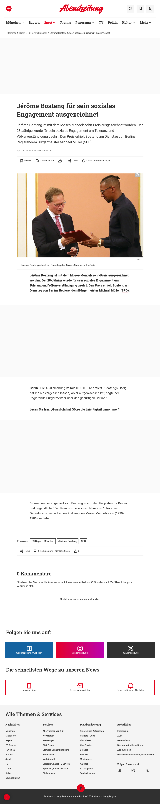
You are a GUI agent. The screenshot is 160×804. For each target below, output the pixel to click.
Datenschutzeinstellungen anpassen (135, 754)
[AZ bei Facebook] (119, 770)
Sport (48, 22)
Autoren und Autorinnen (92, 731)
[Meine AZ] (150, 9)
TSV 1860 (10, 750)
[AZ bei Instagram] (133, 770)
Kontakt (84, 754)
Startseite (11, 33)
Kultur (127, 22)
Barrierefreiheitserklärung (130, 745)
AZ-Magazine (86, 768)
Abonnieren (86, 740)
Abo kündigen (124, 750)
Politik (113, 22)
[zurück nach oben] (81, 789)
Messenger (48, 740)
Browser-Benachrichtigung (56, 750)
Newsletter (48, 735)
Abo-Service (86, 745)
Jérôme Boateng (41, 275)
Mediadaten (86, 759)
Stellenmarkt (49, 773)
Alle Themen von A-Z (53, 731)
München (13, 22)
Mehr (144, 22)
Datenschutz (123, 740)
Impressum (122, 731)
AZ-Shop (84, 764)
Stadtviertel (11, 735)
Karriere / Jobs (87, 735)
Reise (8, 773)
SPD (125, 290)
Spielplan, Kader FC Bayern (56, 764)
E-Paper (84, 750)
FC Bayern (10, 745)
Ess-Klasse (48, 754)
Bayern (34, 22)
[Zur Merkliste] (140, 9)
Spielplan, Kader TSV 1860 (56, 768)
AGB (119, 735)
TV (101, 22)
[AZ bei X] (147, 770)
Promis (65, 22)
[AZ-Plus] (9, 9)
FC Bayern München (37, 33)
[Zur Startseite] (81, 13)
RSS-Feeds (48, 745)
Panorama (83, 22)
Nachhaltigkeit (12, 778)
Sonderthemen (87, 773)
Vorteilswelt (49, 759)
